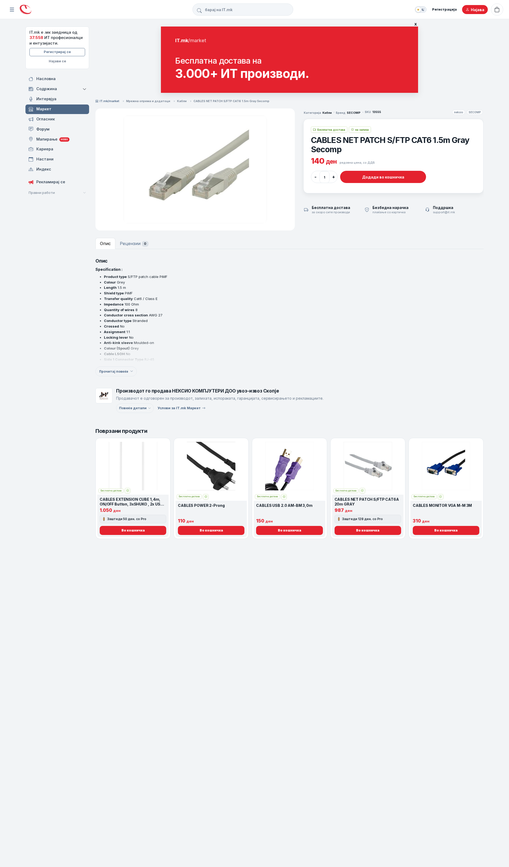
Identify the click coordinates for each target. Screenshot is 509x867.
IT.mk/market (109, 101)
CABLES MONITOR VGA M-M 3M (442, 505)
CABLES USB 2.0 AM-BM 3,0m (284, 505)
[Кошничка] (497, 9)
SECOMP (475, 112)
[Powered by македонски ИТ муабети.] (25, 9)
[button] (85, 89)
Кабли (182, 101)
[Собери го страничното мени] (11, 9)
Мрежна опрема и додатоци (148, 101)
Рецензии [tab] (133, 243)
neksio (458, 112)
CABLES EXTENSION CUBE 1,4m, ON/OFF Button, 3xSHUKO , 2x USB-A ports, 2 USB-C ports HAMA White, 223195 (132, 506)
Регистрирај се (57, 52)
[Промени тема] (421, 9)
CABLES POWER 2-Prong (201, 505)
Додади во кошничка (383, 177)
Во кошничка (133, 530)
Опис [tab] (105, 243)
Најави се (57, 61)
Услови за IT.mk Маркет (179, 408)
